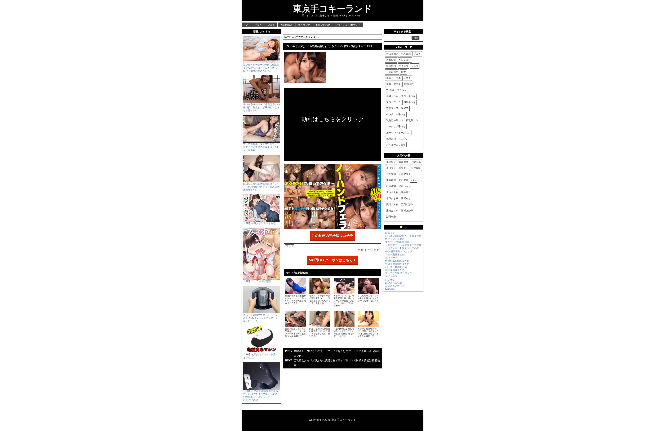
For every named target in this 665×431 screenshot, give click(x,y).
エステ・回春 (393, 78)
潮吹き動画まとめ (395, 270)
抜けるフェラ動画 (395, 239)
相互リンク (304, 24)
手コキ (258, 24)
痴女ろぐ (390, 232)
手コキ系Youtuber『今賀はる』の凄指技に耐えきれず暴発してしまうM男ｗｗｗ (261, 107)
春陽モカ (403, 168)
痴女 (403, 72)
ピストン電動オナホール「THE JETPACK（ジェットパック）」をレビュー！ (260, 317)
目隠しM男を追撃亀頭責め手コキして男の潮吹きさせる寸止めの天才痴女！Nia (261, 186)
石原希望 (391, 186)
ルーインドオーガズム (398, 132)
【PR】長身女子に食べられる (259, 223)
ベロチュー (405, 59)
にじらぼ (390, 279)
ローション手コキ (396, 126)
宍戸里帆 (416, 168)
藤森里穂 (403, 162)
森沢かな (406, 198)
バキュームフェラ (396, 144)
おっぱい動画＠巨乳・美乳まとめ (403, 235)
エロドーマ (391, 257)
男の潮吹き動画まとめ (397, 263)
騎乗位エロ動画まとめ (397, 260)
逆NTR (405, 108)
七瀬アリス (405, 174)
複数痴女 (391, 59)
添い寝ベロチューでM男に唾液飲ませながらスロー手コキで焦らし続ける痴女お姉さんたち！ (261, 67)
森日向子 (391, 168)
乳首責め (406, 53)
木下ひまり (392, 198)
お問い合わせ (323, 24)
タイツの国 (391, 276)
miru (413, 180)
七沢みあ (416, 162)
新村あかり (407, 210)
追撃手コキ (410, 102)
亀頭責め (391, 138)
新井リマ (406, 192)
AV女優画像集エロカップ (398, 251)
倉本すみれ (392, 192)
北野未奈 (403, 180)
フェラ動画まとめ (395, 254)
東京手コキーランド (332, 9)
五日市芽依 (407, 204)
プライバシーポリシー (348, 24)
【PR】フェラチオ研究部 (257, 281)
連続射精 (391, 65)
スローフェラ (393, 102)
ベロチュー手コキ (396, 114)
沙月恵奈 (391, 216)
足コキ (407, 78)
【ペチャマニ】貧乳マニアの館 (402, 248)
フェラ (271, 24)
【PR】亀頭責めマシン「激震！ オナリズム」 (260, 356)
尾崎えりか (392, 210)
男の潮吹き (286, 24)
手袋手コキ (392, 96)
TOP (246, 24)
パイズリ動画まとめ (396, 267)
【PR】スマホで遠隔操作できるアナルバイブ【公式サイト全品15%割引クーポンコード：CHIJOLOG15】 (260, 396)
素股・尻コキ (393, 84)
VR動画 (390, 90)
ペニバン (403, 138)
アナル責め (392, 72)
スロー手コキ (408, 96)
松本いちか (405, 186)
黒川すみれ (392, 204)
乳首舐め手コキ (394, 120)
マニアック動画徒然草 (397, 242)
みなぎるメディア (395, 285)
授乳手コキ (412, 120)
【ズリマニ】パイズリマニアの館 (403, 245)
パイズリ (403, 65)
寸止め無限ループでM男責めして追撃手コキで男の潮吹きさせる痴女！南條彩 (261, 147)
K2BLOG (390, 288)
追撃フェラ (392, 108)
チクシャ (402, 90)
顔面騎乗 (408, 84)
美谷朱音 (391, 162)
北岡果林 (391, 174)
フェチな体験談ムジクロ (398, 273)
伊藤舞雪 (391, 180)
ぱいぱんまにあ (393, 282)
